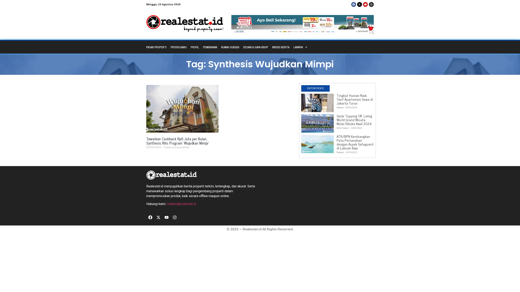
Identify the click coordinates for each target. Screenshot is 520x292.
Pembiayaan (210, 47)
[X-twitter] (359, 4)
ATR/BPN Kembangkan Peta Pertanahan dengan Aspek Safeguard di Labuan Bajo (355, 142)
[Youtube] (365, 4)
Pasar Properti (156, 47)
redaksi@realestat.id (181, 204)
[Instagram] (371, 4)
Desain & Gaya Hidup (255, 47)
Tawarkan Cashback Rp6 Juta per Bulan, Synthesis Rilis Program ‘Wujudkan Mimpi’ (177, 141)
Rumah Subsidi (230, 47)
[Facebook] (353, 4)
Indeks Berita (280, 47)
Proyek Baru (179, 47)
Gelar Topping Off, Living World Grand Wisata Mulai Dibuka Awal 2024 (354, 120)
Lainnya (298, 47)
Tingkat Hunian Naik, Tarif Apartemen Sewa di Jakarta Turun (355, 99)
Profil (195, 47)
